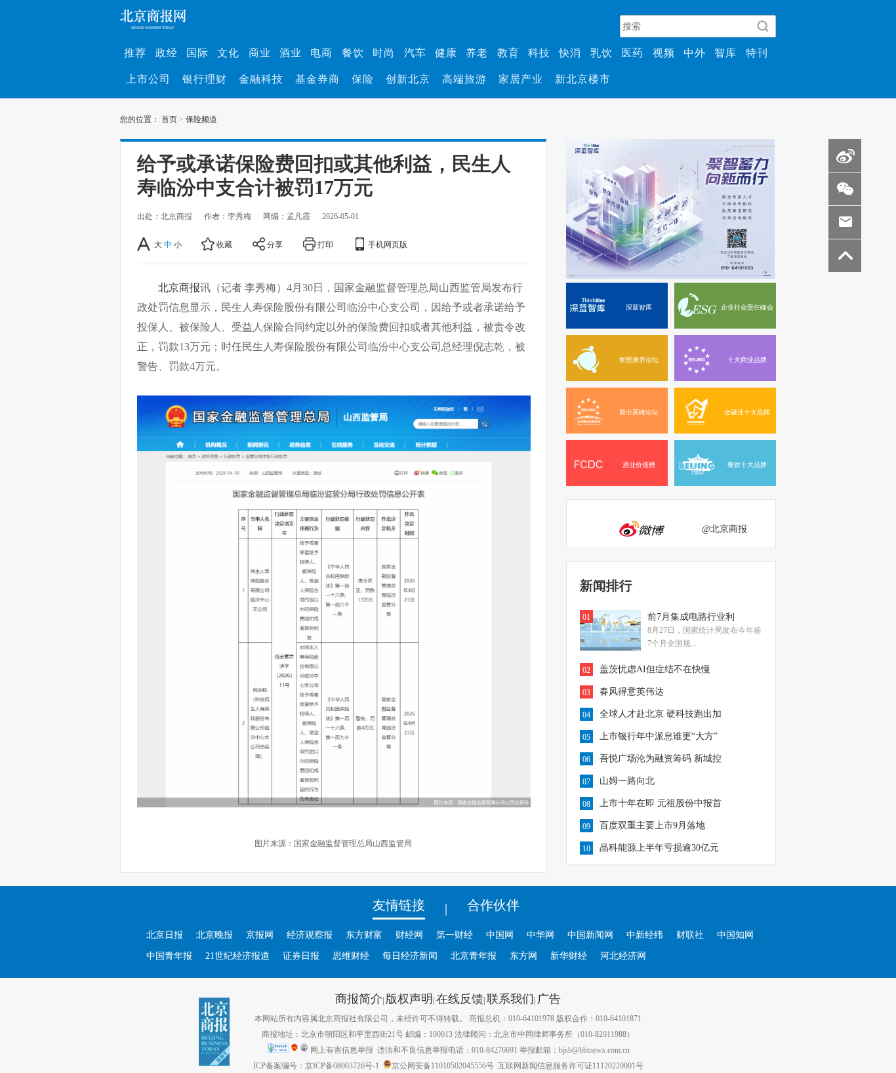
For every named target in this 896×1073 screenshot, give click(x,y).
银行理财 (204, 78)
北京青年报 (474, 955)
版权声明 (409, 998)
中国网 (500, 934)
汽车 (415, 52)
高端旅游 (464, 78)
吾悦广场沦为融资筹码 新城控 (661, 758)
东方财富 (364, 934)
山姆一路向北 (627, 780)
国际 (197, 52)
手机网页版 (387, 244)
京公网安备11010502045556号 (443, 1065)
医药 (632, 52)
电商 (321, 52)
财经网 (409, 934)
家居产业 (521, 78)
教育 (508, 52)
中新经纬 (644, 934)
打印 (325, 244)
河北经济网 (623, 955)
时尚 (384, 52)
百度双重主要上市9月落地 (652, 825)
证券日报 (301, 955)
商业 (260, 52)
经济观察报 (310, 934)
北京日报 (164, 934)
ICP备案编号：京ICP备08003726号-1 (316, 1065)
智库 (725, 52)
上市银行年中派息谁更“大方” (659, 735)
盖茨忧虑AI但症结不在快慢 (655, 669)
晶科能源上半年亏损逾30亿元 (659, 847)
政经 (166, 52)
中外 (694, 52)
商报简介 (358, 998)
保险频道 (201, 119)
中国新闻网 (590, 934)
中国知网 (735, 934)
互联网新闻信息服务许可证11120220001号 (570, 1065)
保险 (363, 78)
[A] (144, 244)
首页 (169, 119)
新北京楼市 (583, 78)
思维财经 (351, 955)
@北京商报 (724, 528)
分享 (275, 244)
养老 (477, 52)
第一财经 (454, 934)
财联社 (690, 934)
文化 (228, 52)
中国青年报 (169, 955)
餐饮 (353, 52)
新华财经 (568, 955)
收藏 (224, 244)
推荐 (135, 52)
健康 (446, 52)
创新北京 (408, 78)
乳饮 (601, 52)
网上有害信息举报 (341, 1049)
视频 (664, 52)
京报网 (260, 934)
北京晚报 (214, 934)
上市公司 (148, 78)
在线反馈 (459, 998)
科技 (539, 52)
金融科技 (261, 78)
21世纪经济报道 (237, 955)
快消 (570, 52)
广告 (549, 998)
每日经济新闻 (410, 955)
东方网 (523, 955)
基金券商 (317, 78)
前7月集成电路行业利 (691, 616)
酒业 (290, 52)
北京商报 (179, 287)
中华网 (540, 934)
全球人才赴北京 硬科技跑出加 (661, 713)
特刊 (757, 52)
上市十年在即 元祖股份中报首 (661, 802)
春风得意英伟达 (632, 691)
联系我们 (510, 998)
